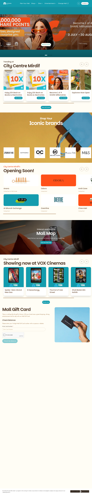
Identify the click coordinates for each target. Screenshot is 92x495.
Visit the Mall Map (46, 242)
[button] (85, 491)
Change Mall (62, 3)
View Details (18, 98)
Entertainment (50, 3)
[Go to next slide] (87, 64)
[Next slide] (84, 32)
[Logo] (7, 3)
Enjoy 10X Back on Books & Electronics (13, 93)
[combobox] (78, 3)
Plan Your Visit (25, 3)
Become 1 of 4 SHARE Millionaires (58, 93)
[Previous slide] (7, 32)
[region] (46, 32)
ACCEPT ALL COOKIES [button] (75, 491)
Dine (39, 3)
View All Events (46, 107)
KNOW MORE (46, 44)
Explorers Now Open (81, 92)
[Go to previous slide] (82, 64)
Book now (46, 302)
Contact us (85, 3)
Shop (33, 3)
